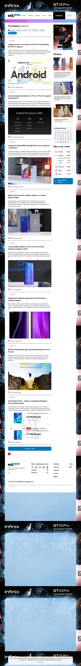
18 (65, 137)
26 (60, 132)
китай (25, 30)
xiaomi (12, 30)
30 (70, 132)
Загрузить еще (29, 448)
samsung (18, 30)
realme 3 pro (12, 33)
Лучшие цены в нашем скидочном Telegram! (40, 21)
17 (63, 137)
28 (65, 132)
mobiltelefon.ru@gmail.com (24, 482)
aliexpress (35, 30)
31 (55, 134)
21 (55, 139)
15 (58, 137)
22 (58, 139)
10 (63, 136)
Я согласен (40, 662)
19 (68, 137)
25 (58, 132)
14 (55, 137)
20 (70, 137)
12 (68, 136)
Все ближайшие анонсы (63, 142)
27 (63, 132)
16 (60, 137)
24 (55, 132)
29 (68, 132)
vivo (29, 30)
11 (65, 136)
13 (70, 136)
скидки (42, 30)
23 (60, 139)
